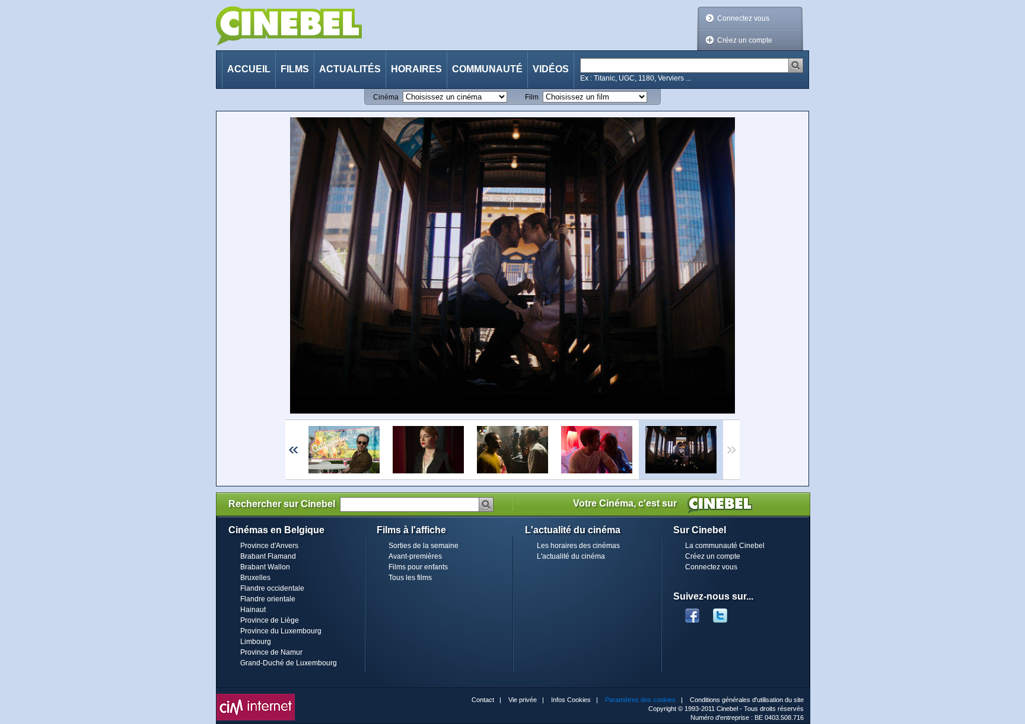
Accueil (248, 69)
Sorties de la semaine (424, 546)
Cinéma (386, 97)
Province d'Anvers (269, 546)
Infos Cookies (571, 699)
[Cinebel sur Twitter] (726, 612)
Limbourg (255, 641)
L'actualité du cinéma (571, 556)
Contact (483, 699)
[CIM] (256, 696)
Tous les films (410, 578)
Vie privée (522, 699)
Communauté (487, 69)
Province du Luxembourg (280, 631)
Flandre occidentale (272, 588)
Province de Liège (269, 620)
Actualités (350, 69)
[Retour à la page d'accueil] (289, 26)
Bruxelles (255, 578)
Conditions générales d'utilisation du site (747, 699)
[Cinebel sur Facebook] (692, 612)
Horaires (416, 69)
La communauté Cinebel (725, 546)
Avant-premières (415, 556)
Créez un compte (744, 40)
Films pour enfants (418, 567)
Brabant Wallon (265, 567)
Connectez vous (743, 18)
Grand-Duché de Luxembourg (288, 663)
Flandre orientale (267, 599)
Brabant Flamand (268, 556)
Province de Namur (271, 652)
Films (295, 69)
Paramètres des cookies (640, 699)
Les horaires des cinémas (578, 546)
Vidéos (551, 69)
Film (532, 97)
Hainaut (253, 610)
